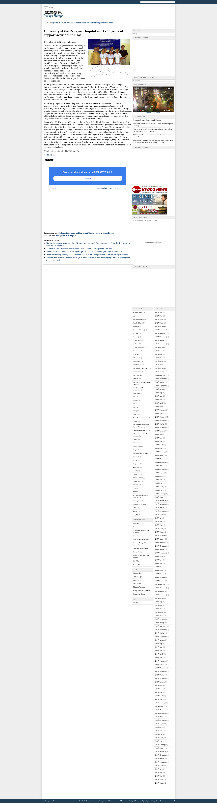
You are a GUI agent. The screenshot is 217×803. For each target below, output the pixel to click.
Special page (137, 481)
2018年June (158, 480)
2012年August (159, 724)
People (135, 450)
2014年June (158, 647)
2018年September (160, 469)
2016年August (159, 556)
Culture (135, 344)
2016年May (158, 567)
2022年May (158, 316)
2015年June (158, 605)
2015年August (159, 598)
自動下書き (137, 564)
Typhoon (135, 492)
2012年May (158, 734)
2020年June (158, 396)
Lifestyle (135, 407)
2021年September (160, 344)
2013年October (159, 675)
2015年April (159, 612)
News (135, 421)
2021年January (159, 372)
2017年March (159, 532)
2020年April (159, 403)
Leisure (135, 400)
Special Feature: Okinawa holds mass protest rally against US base (82, 22)
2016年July (158, 560)
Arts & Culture (137, 323)
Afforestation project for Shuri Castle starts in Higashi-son (86, 233)
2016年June (158, 563)
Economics (136, 351)
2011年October (159, 758)
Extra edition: (137, 375)
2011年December (160, 752)
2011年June (158, 772)
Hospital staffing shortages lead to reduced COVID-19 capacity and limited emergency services (88, 255)
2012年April (159, 738)
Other (135, 443)
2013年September (160, 678)
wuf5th (135, 511)
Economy (136, 354)
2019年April (159, 445)
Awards (135, 527)
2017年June (158, 522)
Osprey (135, 439)
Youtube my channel (139, 594)
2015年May (158, 609)
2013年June (158, 689)
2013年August (159, 682)
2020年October (159, 382)
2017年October (159, 508)
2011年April (159, 779)
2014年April (159, 654)
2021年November (160, 337)
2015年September (160, 595)
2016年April (159, 570)
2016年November (160, 546)
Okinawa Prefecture (139, 587)
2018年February (160, 494)
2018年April (159, 487)
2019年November (160, 420)
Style (134, 488)
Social (135, 471)
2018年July (158, 476)
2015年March (159, 616)
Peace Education (138, 446)
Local (134, 414)
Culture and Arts (138, 347)
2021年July (158, 351)
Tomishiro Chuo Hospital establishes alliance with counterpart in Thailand (79, 249)
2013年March (159, 699)
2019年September (160, 427)
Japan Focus (137, 580)
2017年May (158, 525)
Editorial (135, 358)
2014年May (158, 650)
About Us (136, 523)
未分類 (135, 515)
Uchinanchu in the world (140, 504)
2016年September (160, 553)
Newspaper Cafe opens (66, 235)
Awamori (136, 326)
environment (137, 372)
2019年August (159, 431)
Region (135, 460)
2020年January (159, 413)
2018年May (158, 483)
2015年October (159, 591)
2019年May (158, 441)
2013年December (160, 668)
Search (142, 2)
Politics (135, 457)
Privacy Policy (137, 552)
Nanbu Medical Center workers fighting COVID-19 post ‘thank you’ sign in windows (84, 252)
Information (136, 393)
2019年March (159, 448)
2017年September (160, 511)
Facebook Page (137, 573)
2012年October (159, 717)
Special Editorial (138, 478)
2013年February (160, 703)
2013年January (159, 706)
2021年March (159, 365)
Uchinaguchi (137, 501)
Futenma (135, 379)
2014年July (158, 644)
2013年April (159, 696)
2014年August (159, 640)
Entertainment (137, 365)
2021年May (158, 358)
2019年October (159, 424)
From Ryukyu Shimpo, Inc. (141, 539)
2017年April (159, 529)
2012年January (159, 748)
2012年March (159, 741)
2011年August (159, 766)
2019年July (158, 434)
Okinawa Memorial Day (140, 430)
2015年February (160, 619)
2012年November (160, 713)
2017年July (158, 518)
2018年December (160, 459)
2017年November (160, 504)
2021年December (160, 333)
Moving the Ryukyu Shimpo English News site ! (147, 120)
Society (135, 474)
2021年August (159, 347)
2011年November (160, 755)
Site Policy (136, 561)
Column (135, 337)
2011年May (158, 776)
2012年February (160, 745)
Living (135, 411)
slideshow (136, 467)
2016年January (159, 581)
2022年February (160, 326)
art (134, 316)
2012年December (160, 710)
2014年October (159, 633)
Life (134, 404)
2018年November (160, 462)
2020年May (158, 399)
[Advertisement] (129, 11)
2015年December (160, 584)
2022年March (159, 323)
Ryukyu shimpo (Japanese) (141, 590)
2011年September (160, 762)
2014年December (160, 626)
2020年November (160, 379)
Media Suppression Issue (140, 418)
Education (136, 361)
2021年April (159, 361)
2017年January (159, 539)
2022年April (159, 319)
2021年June (158, 354)
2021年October (159, 340)
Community (136, 340)
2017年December (160, 501)
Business (136, 333)
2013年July (158, 685)
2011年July (158, 769)
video (134, 508)
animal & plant (137, 312)
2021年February (160, 368)
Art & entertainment (139, 319)
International (137, 397)
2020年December (160, 375)
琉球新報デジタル (107, 188)
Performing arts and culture (141, 453)
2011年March (159, 783)
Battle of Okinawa (138, 330)
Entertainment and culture (140, 368)
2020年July (158, 393)
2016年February (160, 577)
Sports (135, 485)
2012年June (158, 731)
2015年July (158, 602)
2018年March (159, 490)
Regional (135, 464)
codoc (124, 188)
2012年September (160, 720)
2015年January (159, 623)
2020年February (160, 410)
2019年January (159, 455)
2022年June (158, 312)
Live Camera (137, 583)
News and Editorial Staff (140, 548)
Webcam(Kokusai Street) (153, 112)
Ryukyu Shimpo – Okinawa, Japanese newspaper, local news (62, 14)
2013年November (160, 671)
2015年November (160, 588)
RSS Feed (136, 603)
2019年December (160, 417)
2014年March (159, 657)
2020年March (159, 407)
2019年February (160, 452)
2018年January (159, 497)
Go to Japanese (51, 155)
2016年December (160, 542)
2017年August (159, 514)
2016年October (159, 549)
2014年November (160, 630)
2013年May (158, 692)
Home (43, 2)
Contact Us (136, 536)
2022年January (159, 330)
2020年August (159, 389)
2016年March (159, 574)
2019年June (158, 438)
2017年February (160, 535)
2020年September (160, 386)
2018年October (159, 466)
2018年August (159, 473)
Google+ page (137, 577)
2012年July (158, 727)
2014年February (160, 661)
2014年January (159, 664)
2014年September (160, 636)
